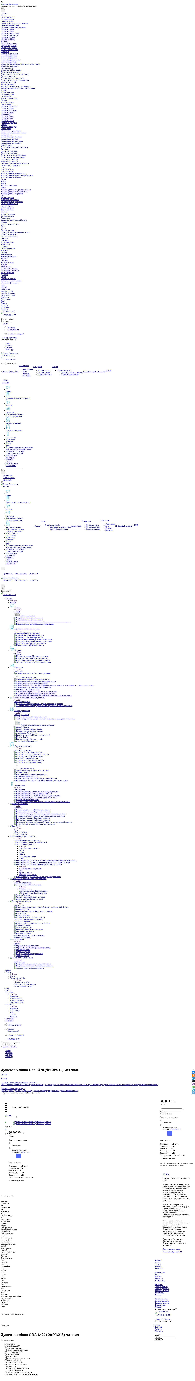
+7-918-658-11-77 (8, 311)
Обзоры (158, 1310)
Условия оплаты (161, 1290)
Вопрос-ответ (160, 1308)
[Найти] (3, 10)
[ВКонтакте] (193, 1075)
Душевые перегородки (41, 1094)
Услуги (12, 979)
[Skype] (193, 1093)
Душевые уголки (7, 1094)
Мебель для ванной (21, 715)
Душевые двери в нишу (23, 1094)
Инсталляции (19, 789)
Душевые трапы (25, 892)
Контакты (159, 1282)
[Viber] (193, 1087)
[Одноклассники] (193, 1078)
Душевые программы (22, 750)
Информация (160, 1284)
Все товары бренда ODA (172, 1255)
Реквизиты (159, 1296)
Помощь (158, 1298)
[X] (193, 1084)
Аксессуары (19, 908)
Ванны (17, 612)
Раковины (18, 808)
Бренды (158, 1270)
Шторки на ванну (71, 1094)
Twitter (7, 343)
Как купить (14, 999)
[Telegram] (193, 1096)
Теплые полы (19, 965)
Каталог (13, 603)
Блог (157, 1278)
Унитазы (17, 654)
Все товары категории (171, 1252)
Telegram (8, 348)
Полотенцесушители (22, 702)
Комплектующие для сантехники (27, 843)
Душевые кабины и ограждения (26, 633)
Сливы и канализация (22, 886)
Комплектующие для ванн (29, 851)
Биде (16, 830)
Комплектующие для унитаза (30, 872)
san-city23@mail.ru (10, 338)
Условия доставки (162, 1292)
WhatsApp (9, 350)
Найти (158, 1343)
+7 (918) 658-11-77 (24, 1155)
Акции (157, 1265)
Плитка (17, 947)
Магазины (159, 1288)
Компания (14, 1012)
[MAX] (18, 1159)
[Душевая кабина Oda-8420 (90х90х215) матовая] (82, 1125)
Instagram (8, 345)
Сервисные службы (22, 985)
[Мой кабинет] (2, 571)
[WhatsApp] (193, 1090)
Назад (14, 601)
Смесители (18, 671)
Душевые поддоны (57, 1094)
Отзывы (158, 1280)
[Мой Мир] (193, 1081)
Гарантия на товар (162, 1294)
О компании (160, 1276)
